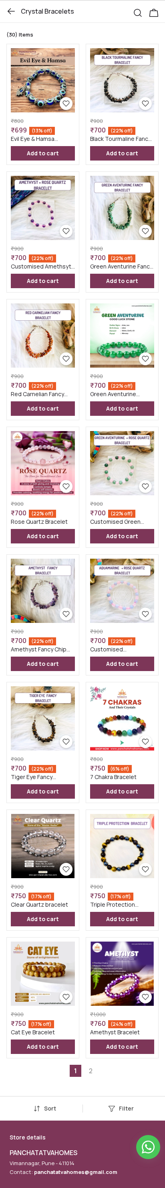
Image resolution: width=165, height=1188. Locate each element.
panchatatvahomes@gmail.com (75, 1172)
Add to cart (43, 153)
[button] (141, 11)
